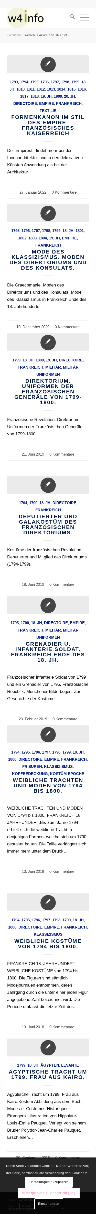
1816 (82, 89)
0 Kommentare (64, 192)
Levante (70, 1065)
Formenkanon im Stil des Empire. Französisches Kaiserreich (48, 125)
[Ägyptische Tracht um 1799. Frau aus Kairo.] (48, 1047)
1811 (31, 89)
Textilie (48, 110)
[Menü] (82, 17)
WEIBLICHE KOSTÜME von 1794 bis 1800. (48, 943)
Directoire (25, 103)
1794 (24, 82)
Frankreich (69, 103)
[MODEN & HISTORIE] (39, 17)
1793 (14, 82)
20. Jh (69, 96)
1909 (58, 96)
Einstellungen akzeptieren (49, 1182)
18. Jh (67, 230)
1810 (20, 89)
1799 (75, 82)
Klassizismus (58, 766)
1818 (34, 96)
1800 (40, 360)
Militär (53, 367)
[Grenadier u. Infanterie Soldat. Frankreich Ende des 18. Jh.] (48, 605)
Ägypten (49, 1065)
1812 (41, 89)
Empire (46, 103)
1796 (44, 82)
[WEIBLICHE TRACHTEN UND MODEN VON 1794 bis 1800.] (48, 734)
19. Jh (46, 96)
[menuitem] (70, 17)
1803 (32, 238)
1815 (71, 89)
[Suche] (70, 17)
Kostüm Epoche (67, 773)
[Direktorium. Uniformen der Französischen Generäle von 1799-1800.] (48, 342)
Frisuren (32, 766)
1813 (51, 89)
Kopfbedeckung (30, 773)
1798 (65, 82)
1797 (55, 82)
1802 (22, 238)
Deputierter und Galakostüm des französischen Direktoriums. (48, 524)
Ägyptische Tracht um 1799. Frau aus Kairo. (48, 1074)
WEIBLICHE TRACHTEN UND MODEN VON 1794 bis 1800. (48, 785)
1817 (24, 96)
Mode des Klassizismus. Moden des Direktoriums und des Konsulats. (48, 260)
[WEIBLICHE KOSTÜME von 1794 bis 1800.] (48, 902)
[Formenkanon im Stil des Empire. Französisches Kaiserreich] (48, 64)
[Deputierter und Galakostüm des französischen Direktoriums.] (48, 485)
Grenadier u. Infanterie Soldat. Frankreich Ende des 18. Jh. (48, 652)
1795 (34, 82)
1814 (61, 89)
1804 (43, 238)
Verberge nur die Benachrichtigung (49, 1193)
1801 (80, 230)
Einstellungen (48, 1204)
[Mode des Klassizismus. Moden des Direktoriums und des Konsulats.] (48, 213)
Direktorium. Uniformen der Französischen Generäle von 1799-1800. (48, 391)
